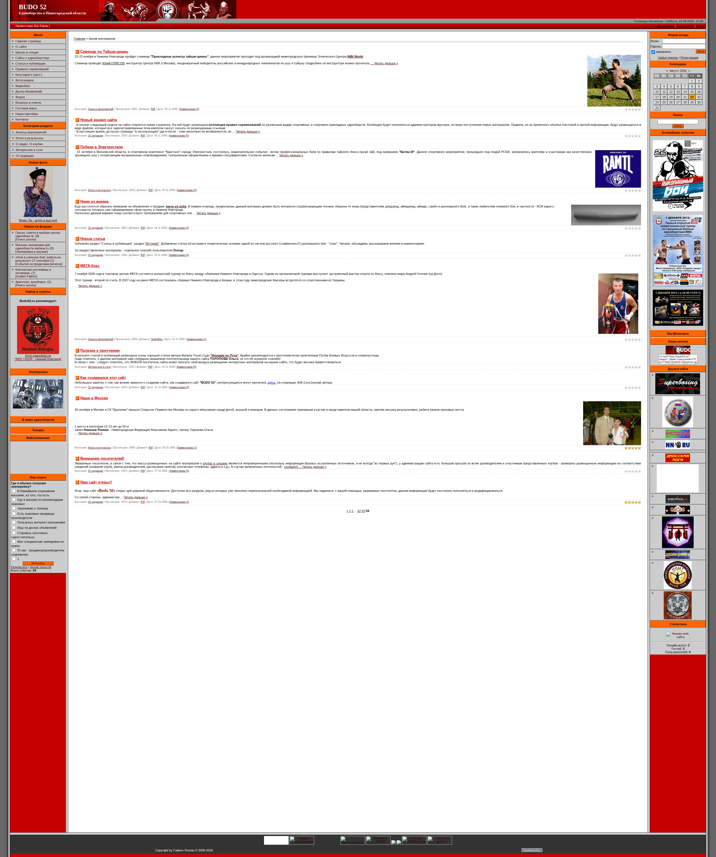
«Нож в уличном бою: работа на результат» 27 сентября (38, 259)
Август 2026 (678, 70)
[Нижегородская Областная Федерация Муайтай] (680, 426)
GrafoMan (156, 339)
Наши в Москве (94, 398)
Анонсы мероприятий (31, 132)
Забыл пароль (668, 57)
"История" (152, 243)
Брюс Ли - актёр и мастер (38, 220)
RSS (53, 25)
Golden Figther (26, 276)
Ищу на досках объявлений (36, 527)
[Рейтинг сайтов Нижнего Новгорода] (393, 843)
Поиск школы (25, 239)
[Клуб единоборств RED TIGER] (38, 353)
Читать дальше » (386, 63)
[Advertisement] (678, 745)
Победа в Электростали (101, 147)
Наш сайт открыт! (96, 482)
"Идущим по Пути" (224, 355)
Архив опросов (40, 567)
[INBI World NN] (680, 461)
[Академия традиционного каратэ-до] (680, 618)
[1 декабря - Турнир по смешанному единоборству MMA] (678, 285)
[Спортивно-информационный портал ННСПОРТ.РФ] (680, 437)
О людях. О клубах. (30, 144)
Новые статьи (92, 239)
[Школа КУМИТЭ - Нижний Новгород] (680, 557)
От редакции (25, 155)
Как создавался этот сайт (103, 378)
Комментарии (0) (189, 109)
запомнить (663, 51)
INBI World (355, 56)
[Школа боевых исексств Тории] (680, 547)
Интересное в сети (29, 150)
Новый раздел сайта (98, 120)
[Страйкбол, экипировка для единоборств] (38, 407)
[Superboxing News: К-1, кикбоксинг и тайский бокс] (680, 393)
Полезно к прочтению (100, 350)
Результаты (19, 567)
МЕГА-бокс (90, 266)
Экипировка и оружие (31, 251)
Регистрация (685, 26)
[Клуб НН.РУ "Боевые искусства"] (680, 448)
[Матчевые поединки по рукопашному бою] (678, 210)
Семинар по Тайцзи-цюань (104, 51)
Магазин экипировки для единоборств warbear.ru (32, 246)
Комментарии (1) (196, 339)
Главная (79, 38)
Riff (153, 109)
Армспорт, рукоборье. (30, 282)
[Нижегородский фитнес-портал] (680, 450)
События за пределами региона (38, 264)
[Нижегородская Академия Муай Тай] (680, 588)
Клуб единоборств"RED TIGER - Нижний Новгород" (38, 357)
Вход (699, 26)
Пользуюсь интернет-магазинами (41, 522)
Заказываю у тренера (32, 508)
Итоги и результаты (29, 138)
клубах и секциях (215, 463)
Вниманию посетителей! (102, 458)
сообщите (293, 466)
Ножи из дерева (94, 201)
